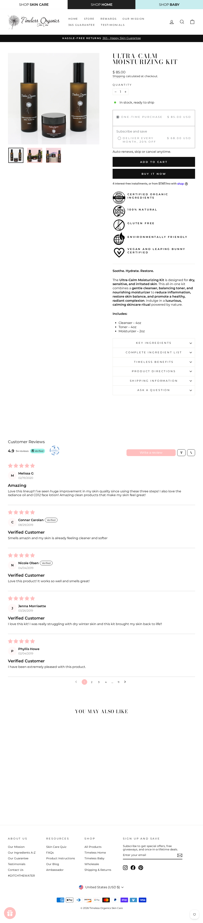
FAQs (50, 852)
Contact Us (15, 869)
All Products (93, 846)
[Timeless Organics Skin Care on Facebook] (133, 867)
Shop (34, 5)
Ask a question (153, 390)
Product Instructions (60, 858)
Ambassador (55, 869)
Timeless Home (95, 852)
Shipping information (154, 380)
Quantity (122, 84)
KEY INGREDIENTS (154, 342)
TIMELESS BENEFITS (153, 361)
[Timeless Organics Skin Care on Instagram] (125, 867)
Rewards (109, 18)
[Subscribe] (179, 855)
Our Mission (134, 18)
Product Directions (154, 371)
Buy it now (154, 173)
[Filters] (181, 452)
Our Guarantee (18, 858)
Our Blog (52, 864)
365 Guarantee (81, 24)
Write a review (151, 452)
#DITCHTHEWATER (21, 875)
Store (89, 18)
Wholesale (91, 864)
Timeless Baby (94, 858)
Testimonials (113, 24)
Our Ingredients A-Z (21, 852)
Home (73, 18)
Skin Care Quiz (56, 846)
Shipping (119, 76)
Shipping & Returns (97, 869)
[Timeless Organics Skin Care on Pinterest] (140, 867)
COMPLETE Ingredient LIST (154, 352)
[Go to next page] (126, 682)
